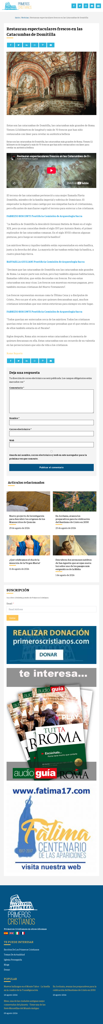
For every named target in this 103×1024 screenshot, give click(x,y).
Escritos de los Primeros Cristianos (21, 949)
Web (11, 440)
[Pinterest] (42, 45)
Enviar (12, 617)
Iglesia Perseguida (13, 959)
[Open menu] (98, 6)
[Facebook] (10, 45)
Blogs (6, 964)
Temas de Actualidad (14, 954)
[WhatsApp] (34, 45)
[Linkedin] (26, 45)
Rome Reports (15, 353)
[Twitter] (18, 45)
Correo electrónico (20, 429)
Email (9, 603)
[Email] (50, 45)
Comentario (16, 387)
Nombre (14, 418)
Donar (7, 969)
